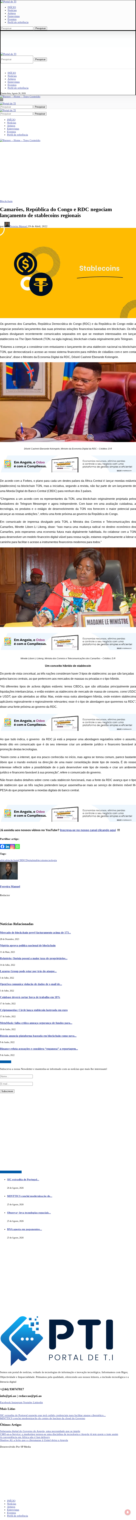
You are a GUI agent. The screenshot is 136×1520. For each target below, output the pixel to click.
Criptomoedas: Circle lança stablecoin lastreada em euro (34, 1010)
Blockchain (6, 201)
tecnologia (51, 860)
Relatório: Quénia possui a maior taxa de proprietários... (33, 958)
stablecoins (39, 860)
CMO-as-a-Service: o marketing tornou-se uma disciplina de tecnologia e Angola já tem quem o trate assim (59, 1434)
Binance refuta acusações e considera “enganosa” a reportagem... (39, 1048)
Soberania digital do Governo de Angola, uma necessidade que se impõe (40, 1431)
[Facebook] (2, 846)
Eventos (12, 19)
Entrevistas (14, 16)
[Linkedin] (7, 846)
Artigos (12, 13)
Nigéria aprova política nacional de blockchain (28, 945)
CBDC (22, 860)
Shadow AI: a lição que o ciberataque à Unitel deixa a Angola (34, 1440)
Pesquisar (40, 28)
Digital (29, 860)
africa (3, 860)
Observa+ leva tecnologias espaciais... (29, 1212)
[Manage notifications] (128, 1512)
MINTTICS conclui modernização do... (29, 1196)
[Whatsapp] (17, 846)
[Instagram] (12, 846)
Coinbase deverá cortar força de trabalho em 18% (30, 997)
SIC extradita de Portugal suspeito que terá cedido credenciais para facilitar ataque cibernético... (53, 1415)
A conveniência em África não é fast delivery (25, 1437)
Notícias (12, 10)
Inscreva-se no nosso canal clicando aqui (88, 830)
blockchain (12, 860)
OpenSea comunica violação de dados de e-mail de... (31, 984)
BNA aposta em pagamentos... (24, 1229)
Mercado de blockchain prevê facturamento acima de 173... (35, 932)
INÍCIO (12, 7)
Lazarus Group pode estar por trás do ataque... (28, 971)
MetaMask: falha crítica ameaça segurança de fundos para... (36, 1022)
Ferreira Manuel (19, 226)
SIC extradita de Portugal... (23, 1179)
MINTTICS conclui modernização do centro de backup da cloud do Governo (42, 1418)
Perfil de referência (18, 22)
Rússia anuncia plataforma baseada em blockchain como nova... (38, 1035)
